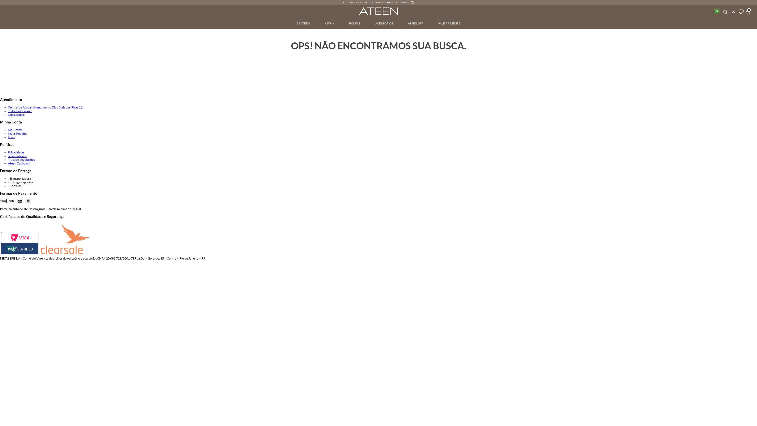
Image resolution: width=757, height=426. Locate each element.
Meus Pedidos (17, 133)
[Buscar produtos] (725, 11)
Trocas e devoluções (21, 159)
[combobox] (725, 11)
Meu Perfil (15, 130)
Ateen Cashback (19, 163)
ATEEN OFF (415, 23)
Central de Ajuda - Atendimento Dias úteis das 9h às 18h (46, 107)
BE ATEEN (303, 23)
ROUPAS (354, 23)
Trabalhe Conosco (20, 111)
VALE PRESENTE (449, 23)
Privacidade (16, 152)
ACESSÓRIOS (384, 23)
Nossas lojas (16, 114)
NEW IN (329, 23)
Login (11, 137)
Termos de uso (17, 156)
